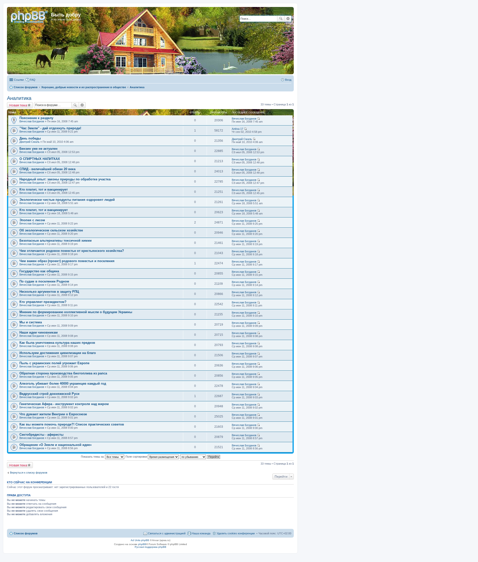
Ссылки (19, 79)
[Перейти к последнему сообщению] (258, 118)
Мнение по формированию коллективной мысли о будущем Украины (75, 312)
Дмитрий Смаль (29, 141)
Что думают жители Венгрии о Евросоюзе (53, 414)
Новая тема (18, 105)
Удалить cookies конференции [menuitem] (236, 533)
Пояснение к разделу (36, 118)
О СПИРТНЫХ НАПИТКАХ (39, 159)
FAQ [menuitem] (32, 79)
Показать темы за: (93, 456)
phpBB (142, 544)
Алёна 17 (237, 128)
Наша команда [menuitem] (201, 533)
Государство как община (39, 271)
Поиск (281, 19)
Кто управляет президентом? (42, 302)
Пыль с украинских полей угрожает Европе (54, 363)
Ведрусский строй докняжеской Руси (49, 394)
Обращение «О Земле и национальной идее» (55, 445)
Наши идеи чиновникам (38, 332)
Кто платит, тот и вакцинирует (43, 189)
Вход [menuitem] (288, 79)
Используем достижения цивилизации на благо (57, 353)
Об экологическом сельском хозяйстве (51, 230)
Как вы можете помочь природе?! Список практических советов (71, 424)
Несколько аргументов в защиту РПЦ (49, 291)
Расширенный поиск (288, 19)
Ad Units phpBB (140, 540)
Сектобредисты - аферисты (41, 434)
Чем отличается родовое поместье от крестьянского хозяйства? (71, 251)
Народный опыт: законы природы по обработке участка (65, 179)
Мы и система (30, 322)
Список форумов (26, 533)
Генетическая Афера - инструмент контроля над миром (64, 404)
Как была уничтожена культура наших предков (57, 343)
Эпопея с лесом (32, 220)
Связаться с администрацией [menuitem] (166, 533)
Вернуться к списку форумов (28, 472)
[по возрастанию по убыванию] (193, 456)
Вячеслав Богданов (31, 121)
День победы (30, 138)
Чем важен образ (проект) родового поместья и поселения (67, 261)
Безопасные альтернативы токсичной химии (55, 240)
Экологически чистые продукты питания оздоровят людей (67, 200)
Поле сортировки (136, 456)
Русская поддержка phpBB (150, 547)
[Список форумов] (29, 16)
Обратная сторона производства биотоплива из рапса (63, 373)
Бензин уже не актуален (38, 148)
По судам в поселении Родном (44, 281)
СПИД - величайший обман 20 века (47, 169)
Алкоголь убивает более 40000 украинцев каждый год (62, 383)
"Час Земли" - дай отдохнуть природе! (50, 128)
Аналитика (19, 98)
